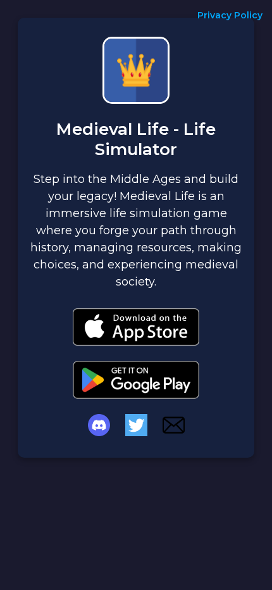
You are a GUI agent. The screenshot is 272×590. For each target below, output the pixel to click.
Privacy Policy (230, 15)
